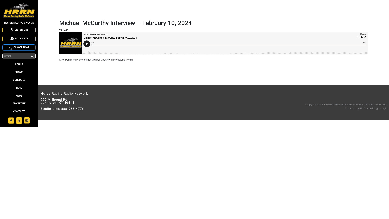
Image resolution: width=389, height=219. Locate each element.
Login (383, 108)
